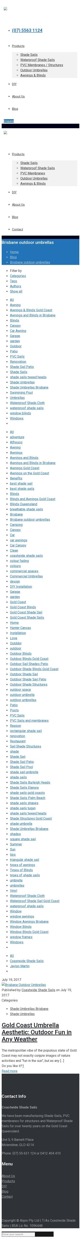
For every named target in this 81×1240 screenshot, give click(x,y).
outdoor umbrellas (23, 700)
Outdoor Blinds (21, 654)
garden (15, 341)
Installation (18, 633)
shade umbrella (21, 824)
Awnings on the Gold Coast (29, 473)
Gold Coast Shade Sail (26, 612)
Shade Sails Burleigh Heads (30, 782)
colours (15, 566)
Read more (9, 1071)
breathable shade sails (26, 509)
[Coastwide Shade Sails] (5, 8)
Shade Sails (18, 372)
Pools (14, 710)
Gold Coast (18, 602)
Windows (16, 418)
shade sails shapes (24, 803)
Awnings (16, 453)
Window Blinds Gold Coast (29, 932)
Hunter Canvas (20, 628)
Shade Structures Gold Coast (31, 818)
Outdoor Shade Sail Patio (28, 679)
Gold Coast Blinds (23, 607)
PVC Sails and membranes (29, 721)
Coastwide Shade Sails (27, 961)
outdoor (15, 648)
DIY (4, 1186)
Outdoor (16, 346)
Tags (13, 281)
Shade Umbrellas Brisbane (29, 387)
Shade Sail (17, 757)
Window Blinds (21, 927)
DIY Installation (21, 587)
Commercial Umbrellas (26, 576)
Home (14, 252)
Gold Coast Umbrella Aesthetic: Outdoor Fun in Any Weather (37, 1032)
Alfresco (16, 442)
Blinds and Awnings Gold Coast (32, 499)
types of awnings (22, 865)
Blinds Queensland (23, 504)
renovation (17, 736)
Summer (16, 844)
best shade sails (22, 489)
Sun (12, 849)
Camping (16, 525)
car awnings (18, 540)
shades (15, 834)
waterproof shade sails (27, 408)
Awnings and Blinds (24, 458)
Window (16, 911)
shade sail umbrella (24, 772)
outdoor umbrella (22, 695)
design (15, 581)
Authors (15, 286)
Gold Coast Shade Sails (27, 617)
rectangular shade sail (26, 731)
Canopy (15, 326)
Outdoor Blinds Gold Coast (29, 659)
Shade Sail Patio (22, 367)
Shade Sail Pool (21, 767)
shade (14, 751)
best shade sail (21, 483)
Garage (15, 336)
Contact (7, 1197)
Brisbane (16, 514)
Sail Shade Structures (25, 746)
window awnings (22, 916)
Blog (13, 257)
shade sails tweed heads (28, 377)
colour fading (19, 561)
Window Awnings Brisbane (29, 922)
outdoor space (20, 690)
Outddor (16, 643)
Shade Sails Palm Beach (27, 798)
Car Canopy (18, 545)
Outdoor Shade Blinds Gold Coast (34, 669)
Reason (15, 726)
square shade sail (23, 839)
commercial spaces (24, 571)
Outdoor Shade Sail (24, 674)
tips (13, 855)
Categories (18, 276)
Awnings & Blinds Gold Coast (31, 310)
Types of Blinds (21, 870)
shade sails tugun (23, 808)
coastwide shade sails (26, 556)
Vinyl (13, 891)
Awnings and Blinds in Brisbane (32, 315)
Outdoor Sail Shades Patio (29, 664)
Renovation (18, 362)
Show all (16, 291)
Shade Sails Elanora (24, 788)
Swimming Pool (21, 393)
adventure (17, 437)
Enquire (9, 121)
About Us (8, 1176)
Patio (14, 351)
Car (12, 535)
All (12, 300)
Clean (14, 550)
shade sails (18, 777)
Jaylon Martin (19, 966)
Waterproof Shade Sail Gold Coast (34, 901)
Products (8, 1181)
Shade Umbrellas (22, 382)
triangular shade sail (24, 860)
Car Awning (18, 331)
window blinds (20, 413)
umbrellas (17, 885)
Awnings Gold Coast (24, 468)
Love (13, 638)
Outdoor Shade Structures (28, 684)
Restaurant (18, 741)
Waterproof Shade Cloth (27, 403)
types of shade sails (25, 875)
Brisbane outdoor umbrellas (30, 262)
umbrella (16, 880)
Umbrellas (17, 398)
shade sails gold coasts (27, 793)
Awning (15, 305)
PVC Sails (17, 356)
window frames (21, 937)
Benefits (16, 478)
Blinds (14, 320)
